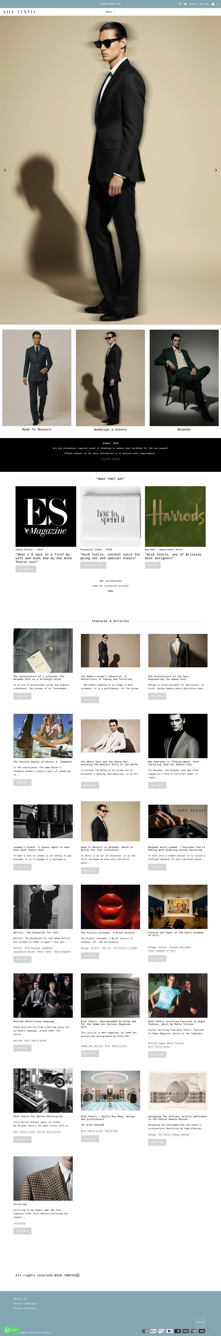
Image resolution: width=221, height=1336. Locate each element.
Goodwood (47, 948)
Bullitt (17, 948)
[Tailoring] (43, 1178)
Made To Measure (36, 429)
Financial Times (93, 565)
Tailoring (20, 1204)
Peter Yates (45, 951)
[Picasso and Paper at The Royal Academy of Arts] (178, 907)
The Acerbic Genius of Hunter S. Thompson (42, 762)
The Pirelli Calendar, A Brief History (108, 933)
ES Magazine (26, 569)
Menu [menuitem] (109, 12)
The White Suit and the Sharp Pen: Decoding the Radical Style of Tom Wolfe (109, 763)
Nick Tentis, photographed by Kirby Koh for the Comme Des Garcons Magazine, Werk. (108, 1024)
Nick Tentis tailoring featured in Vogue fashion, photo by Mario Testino (176, 1023)
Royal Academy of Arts (161, 950)
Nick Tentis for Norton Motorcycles (38, 1116)
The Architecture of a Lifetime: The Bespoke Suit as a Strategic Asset (38, 678)
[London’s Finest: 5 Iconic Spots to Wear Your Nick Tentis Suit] (43, 821)
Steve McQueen (62, 951)
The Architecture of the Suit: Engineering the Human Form (169, 678)
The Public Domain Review (173, 1134)
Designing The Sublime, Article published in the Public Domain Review (177, 1118)
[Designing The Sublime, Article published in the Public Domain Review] (178, 1090)
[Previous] (5, 170)
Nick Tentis (43, 1332)
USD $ (193, 4)
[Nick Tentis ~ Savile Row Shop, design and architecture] (110, 1090)
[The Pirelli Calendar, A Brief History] (110, 907)
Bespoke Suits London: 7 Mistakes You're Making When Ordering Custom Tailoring (176, 849)
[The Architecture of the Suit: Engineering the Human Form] (178, 650)
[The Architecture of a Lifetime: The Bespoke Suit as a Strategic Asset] (43, 650)
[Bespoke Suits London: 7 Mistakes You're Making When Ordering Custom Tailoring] (178, 821)
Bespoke (184, 429)
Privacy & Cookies (24, 1308)
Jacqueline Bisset (24, 951)
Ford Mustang (32, 948)
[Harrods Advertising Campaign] (43, 995)
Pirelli (95, 948)
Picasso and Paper (180, 947)
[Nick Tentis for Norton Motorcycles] (43, 1090)
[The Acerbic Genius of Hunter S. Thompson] (43, 736)
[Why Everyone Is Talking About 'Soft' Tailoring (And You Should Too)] (178, 736)
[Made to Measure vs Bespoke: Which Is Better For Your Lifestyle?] (110, 821)
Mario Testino (175, 1043)
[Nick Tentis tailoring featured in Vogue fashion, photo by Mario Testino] (178, 995)
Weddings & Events (110, 430)
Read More (22, 696)
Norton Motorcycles (49, 1132)
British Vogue (156, 1043)
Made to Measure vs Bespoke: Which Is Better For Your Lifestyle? (107, 849)
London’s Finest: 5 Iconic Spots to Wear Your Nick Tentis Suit (41, 849)
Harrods (152, 565)
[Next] (215, 170)
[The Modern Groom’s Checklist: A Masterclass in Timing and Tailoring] (110, 650)
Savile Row (111, 1131)
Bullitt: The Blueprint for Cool (36, 932)
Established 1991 (110, 4)
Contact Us (19, 1299)
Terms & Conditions (25, 1303)
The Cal (106, 948)
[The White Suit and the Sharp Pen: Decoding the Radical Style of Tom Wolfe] (110, 736)
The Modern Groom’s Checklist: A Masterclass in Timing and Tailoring (106, 678)
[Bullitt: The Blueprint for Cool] (43, 907)
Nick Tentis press (36, 1040)
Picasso (162, 947)
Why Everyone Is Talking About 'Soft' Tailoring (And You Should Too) (174, 763)
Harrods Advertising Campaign (33, 1021)
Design (85, 948)
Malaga (152, 947)
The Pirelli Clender (125, 948)
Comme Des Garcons (92, 1046)
